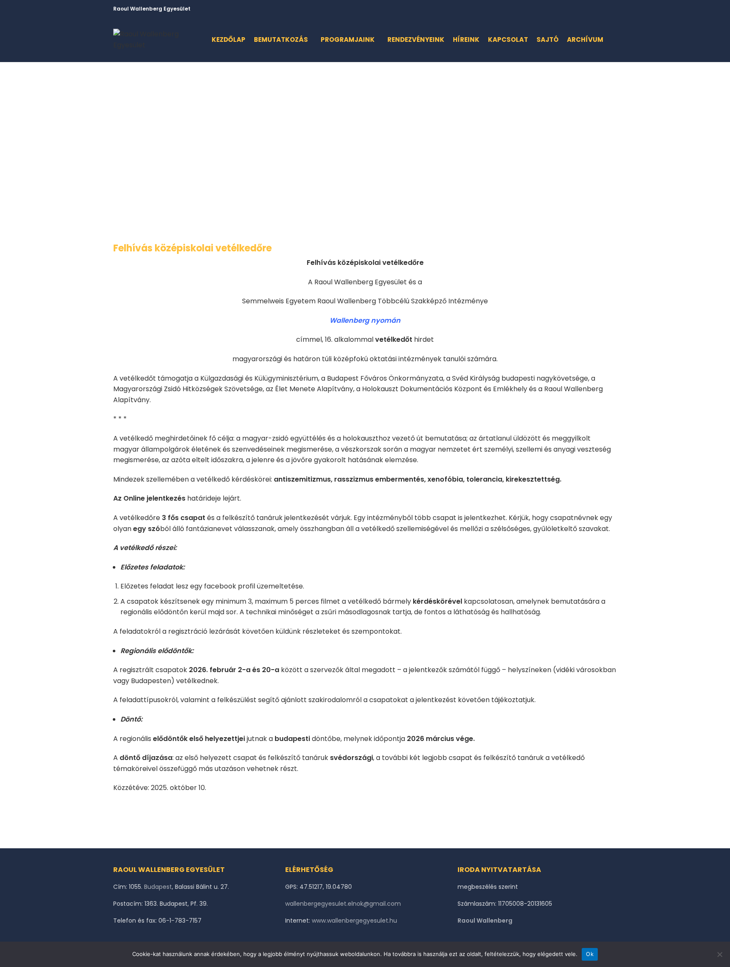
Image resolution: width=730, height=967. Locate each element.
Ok (590, 954)
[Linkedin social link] (602, 8)
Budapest (158, 887)
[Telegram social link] (612, 8)
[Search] (614, 39)
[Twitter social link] (583, 8)
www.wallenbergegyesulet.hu (354, 920)
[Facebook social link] (573, 8)
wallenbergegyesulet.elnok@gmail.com (343, 903)
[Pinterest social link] (592, 8)
